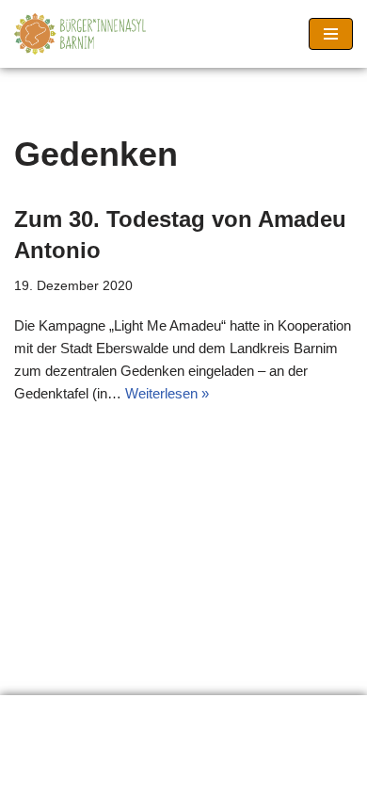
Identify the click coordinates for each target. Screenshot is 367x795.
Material (243, 714)
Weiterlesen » (167, 393)
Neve (94, 776)
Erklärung (58, 714)
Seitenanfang (189, 738)
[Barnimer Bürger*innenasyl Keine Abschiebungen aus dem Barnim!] (80, 34)
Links (153, 714)
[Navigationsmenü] (331, 34)
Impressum (64, 738)
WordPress (254, 776)
